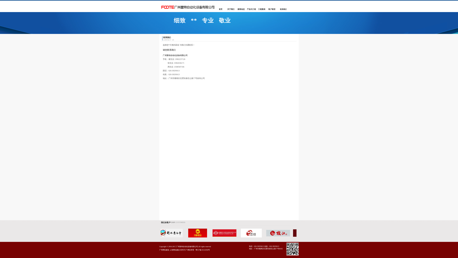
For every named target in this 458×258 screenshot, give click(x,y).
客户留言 (272, 9)
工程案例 (261, 9)
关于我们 (230, 9)
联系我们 (283, 9)
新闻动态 (241, 9)
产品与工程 (251, 9)
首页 (220, 9)
